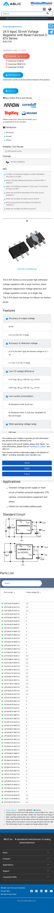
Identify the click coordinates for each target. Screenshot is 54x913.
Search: (7, 583)
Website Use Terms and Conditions (13, 888)
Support (6, 871)
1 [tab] (27, 219)
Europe (8, 136)
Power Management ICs (12, 27)
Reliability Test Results (13, 147)
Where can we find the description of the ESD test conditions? (23, 204)
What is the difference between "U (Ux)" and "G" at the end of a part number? (27, 188)
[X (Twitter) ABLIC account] (46, 891)
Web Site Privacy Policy (8, 894)
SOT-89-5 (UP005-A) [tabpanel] (27, 269)
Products (6, 859)
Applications (8, 865)
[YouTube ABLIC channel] (51, 891)
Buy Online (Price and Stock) (18, 98)
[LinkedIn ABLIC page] (41, 891)
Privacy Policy (5, 891)
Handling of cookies (38, 447)
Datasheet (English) (16, 61)
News (5, 853)
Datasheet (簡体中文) (17, 64)
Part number (8, 592)
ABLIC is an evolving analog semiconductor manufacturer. (27, 18)
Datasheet (17, 56)
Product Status (11, 810)
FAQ (5, 169)
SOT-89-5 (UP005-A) (18, 162)
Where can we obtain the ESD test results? (21, 209)
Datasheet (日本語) (16, 67)
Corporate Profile (10, 877)
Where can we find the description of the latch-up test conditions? (25, 194)
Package (7, 156)
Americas (10, 133)
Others (8, 140)
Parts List (12, 91)
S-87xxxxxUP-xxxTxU (15, 151)
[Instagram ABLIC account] (36, 891)
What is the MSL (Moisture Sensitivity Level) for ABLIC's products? (26, 182)
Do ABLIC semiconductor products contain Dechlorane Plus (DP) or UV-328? (25, 175)
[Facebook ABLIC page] (31, 891)
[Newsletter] (51, 32)
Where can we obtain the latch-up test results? (22, 199)
